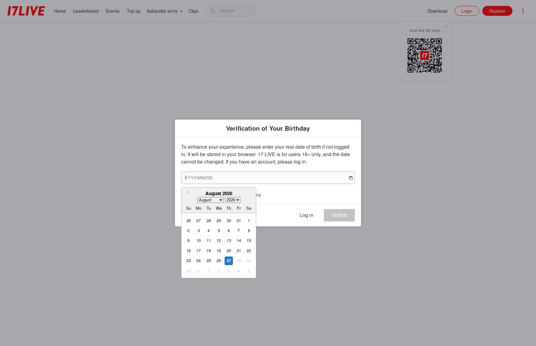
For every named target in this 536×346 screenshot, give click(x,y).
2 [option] (188, 230)
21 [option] (239, 250)
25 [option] (209, 260)
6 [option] (229, 230)
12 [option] (219, 240)
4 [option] (209, 230)
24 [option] (198, 260)
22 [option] (249, 250)
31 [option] (239, 220)
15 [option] (249, 240)
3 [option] (199, 230)
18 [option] (209, 250)
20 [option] (229, 250)
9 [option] (188, 240)
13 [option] (229, 240)
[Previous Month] (187, 193)
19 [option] (219, 250)
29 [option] (219, 220)
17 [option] (198, 250)
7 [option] (239, 230)
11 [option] (209, 240)
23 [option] (188, 260)
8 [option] (249, 230)
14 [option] (239, 240)
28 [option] (209, 220)
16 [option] (188, 250)
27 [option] (198, 220)
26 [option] (188, 220)
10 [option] (198, 240)
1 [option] (249, 220)
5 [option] (219, 230)
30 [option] (229, 220)
